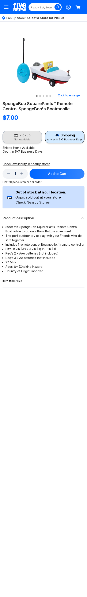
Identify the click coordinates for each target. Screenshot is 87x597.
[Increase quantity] (21, 173)
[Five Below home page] (19, 7)
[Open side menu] (6, 7)
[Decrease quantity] (8, 173)
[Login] (68, 7)
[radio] (22, 137)
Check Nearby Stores (32, 202)
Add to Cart (57, 174)
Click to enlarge (69, 95)
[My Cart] (77, 7)
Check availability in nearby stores (26, 164)
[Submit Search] (57, 7)
